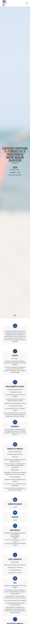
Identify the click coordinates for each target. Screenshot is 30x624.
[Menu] (25, 3)
